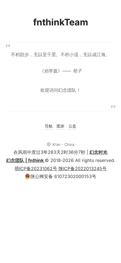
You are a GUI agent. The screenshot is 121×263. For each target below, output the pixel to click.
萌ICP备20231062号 (36, 168)
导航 (49, 126)
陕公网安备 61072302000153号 (63, 176)
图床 (60, 126)
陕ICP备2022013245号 (83, 168)
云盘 (72, 126)
